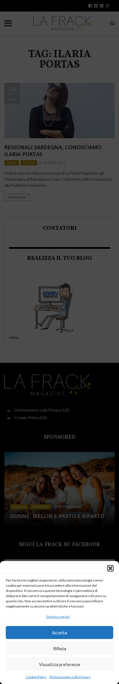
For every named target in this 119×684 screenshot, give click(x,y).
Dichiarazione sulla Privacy (69, 677)
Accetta (59, 632)
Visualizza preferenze (59, 664)
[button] (110, 568)
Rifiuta (59, 648)
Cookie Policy (36, 677)
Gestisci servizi (58, 616)
